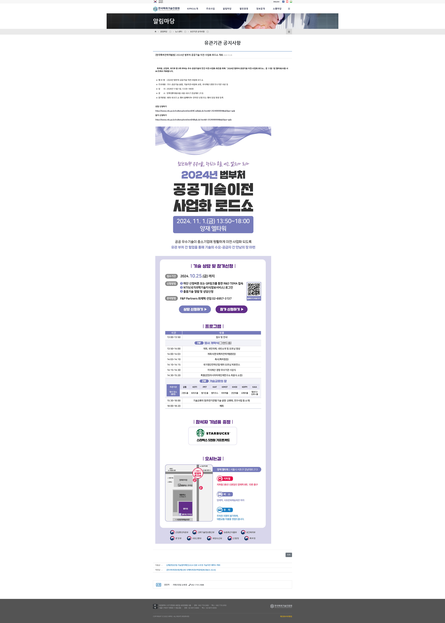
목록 (289, 555)
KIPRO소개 (192, 8)
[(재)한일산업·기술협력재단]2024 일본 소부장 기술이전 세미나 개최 (193, 565)
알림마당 (227, 8)
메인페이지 (155, 31)
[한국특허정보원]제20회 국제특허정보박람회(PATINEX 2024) (191, 570)
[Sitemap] (289, 31)
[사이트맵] (289, 8)
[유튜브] (287, 2)
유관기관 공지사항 (197, 31)
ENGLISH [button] (276, 2)
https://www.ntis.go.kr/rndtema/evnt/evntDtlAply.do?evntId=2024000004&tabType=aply (193, 119)
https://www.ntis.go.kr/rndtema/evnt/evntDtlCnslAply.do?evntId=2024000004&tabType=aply (195, 111)
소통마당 (277, 8)
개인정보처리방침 (286, 616)
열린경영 (244, 8)
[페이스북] (283, 2)
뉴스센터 (178, 31)
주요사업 (210, 8)
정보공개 (260, 8)
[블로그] (291, 2)
